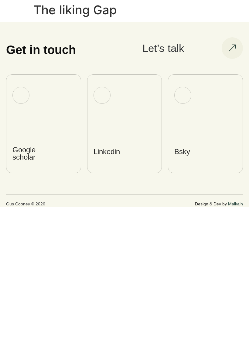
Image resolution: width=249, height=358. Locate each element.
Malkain (235, 203)
